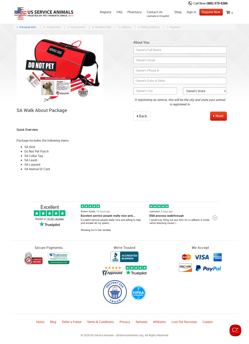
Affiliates (159, 322)
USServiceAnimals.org (129, 335)
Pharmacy (134, 12)
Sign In (191, 12)
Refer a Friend (71, 322)
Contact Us (158, 14)
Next (219, 115)
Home (40, 322)
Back (142, 116)
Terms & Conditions (100, 322)
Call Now (210, 3)
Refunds (141, 322)
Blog (53, 322)
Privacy (125, 322)
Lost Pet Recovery (184, 322)
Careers (208, 322)
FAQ (119, 12)
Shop (177, 12)
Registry (105, 12)
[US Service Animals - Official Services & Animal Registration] (44, 6)
